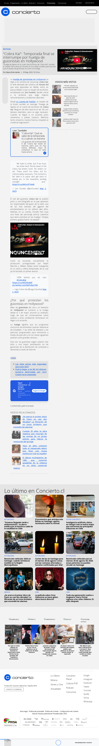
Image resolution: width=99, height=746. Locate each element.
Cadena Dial (77, 722)
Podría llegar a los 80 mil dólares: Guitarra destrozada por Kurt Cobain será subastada (31, 372)
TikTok (86, 697)
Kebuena (85, 722)
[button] (4, 739)
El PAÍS (27, 719)
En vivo (6, 3)
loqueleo (69, 727)
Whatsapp (87, 701)
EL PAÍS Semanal (66, 722)
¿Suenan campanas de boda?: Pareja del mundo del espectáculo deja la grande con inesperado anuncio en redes (49, 650)
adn (77, 719)
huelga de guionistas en (29, 79)
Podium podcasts (26, 724)
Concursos (40, 3)
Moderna (36, 727)
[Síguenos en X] (72, 11)
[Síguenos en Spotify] (78, 11)
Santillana (46, 719)
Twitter (86, 686)
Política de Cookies (52, 711)
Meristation (78, 727)
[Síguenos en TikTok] (81, 11)
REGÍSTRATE (89, 3)
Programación (15, 3)
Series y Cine (57, 684)
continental (61, 722)
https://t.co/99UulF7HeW (23, 184)
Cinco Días (53, 722)
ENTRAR (78, 3)
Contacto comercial (14, 689)
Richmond (26, 727)
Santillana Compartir (56, 719)
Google (86, 675)
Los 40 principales (36, 719)
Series (14, 358)
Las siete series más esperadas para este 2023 (31, 365)
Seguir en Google (39, 391)
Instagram (87, 679)
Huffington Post (30, 722)
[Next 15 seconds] (63, 742)
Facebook (87, 683)
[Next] (69, 742)
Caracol (84, 719)
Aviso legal (24, 711)
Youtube (87, 690)
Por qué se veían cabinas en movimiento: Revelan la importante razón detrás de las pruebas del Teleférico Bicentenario (14, 652)
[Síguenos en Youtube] (75, 11)
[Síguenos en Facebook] (69, 11)
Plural (44, 727)
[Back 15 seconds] (53, 742)
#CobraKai (21, 280)
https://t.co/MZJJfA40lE (22, 282)
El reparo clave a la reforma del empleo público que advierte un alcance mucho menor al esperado (67, 650)
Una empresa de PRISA (10, 720)
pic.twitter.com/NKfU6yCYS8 (25, 285)
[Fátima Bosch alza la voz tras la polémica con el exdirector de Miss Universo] (31, 634)
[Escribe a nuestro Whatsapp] (84, 11)
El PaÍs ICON (53, 727)
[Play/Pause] (58, 742)
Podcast (69, 687)
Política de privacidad (36, 711)
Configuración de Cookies (69, 711)
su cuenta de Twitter (26, 101)
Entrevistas (51, 3)
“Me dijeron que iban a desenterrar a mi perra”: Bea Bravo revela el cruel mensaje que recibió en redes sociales (85, 650)
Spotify (86, 694)
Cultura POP (72, 683)
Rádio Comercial (87, 727)
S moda (61, 727)
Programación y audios (83, 742)
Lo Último (24, 3)
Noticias (32, 3)
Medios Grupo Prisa (10, 725)
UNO (40, 722)
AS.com (71, 719)
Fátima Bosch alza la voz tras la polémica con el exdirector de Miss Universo (31, 649)
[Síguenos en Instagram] (66, 11)
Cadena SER (65, 719)
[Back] (47, 742)
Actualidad (56, 688)
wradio (46, 722)
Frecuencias (62, 3)
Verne (72, 722)
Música (54, 680)
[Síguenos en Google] (63, 11)
